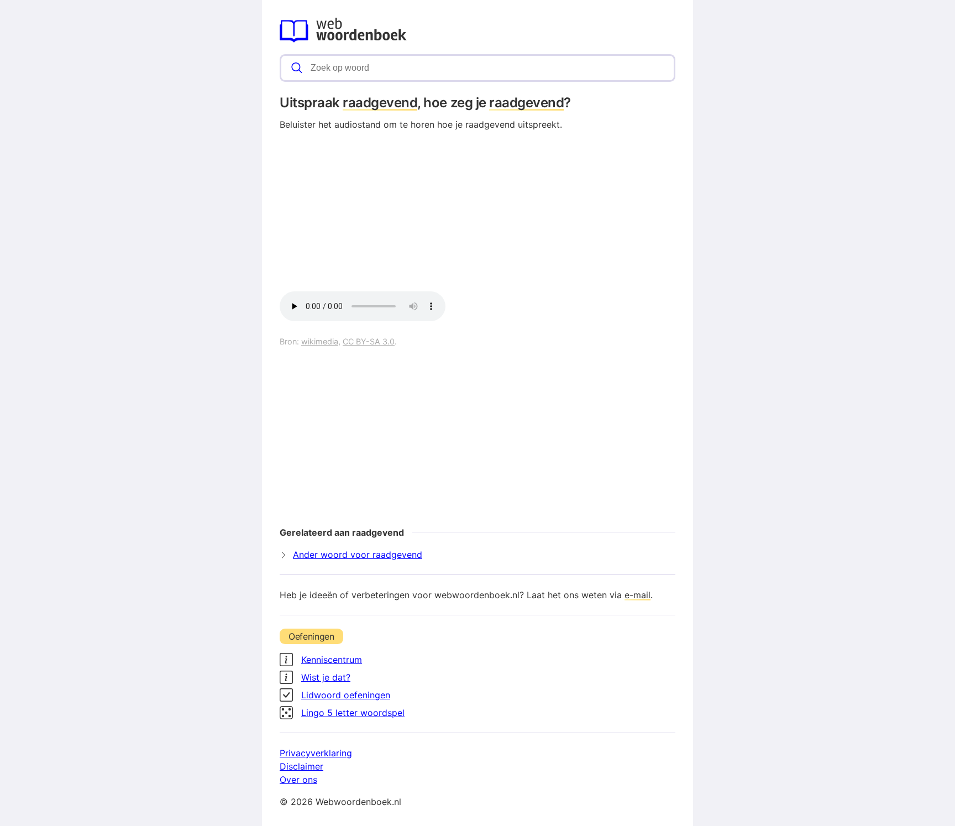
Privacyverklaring (316, 753)
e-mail (637, 594)
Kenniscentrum (331, 659)
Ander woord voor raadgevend (357, 554)
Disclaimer (301, 766)
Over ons (298, 779)
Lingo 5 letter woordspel (353, 712)
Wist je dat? (325, 677)
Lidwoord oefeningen (345, 694)
